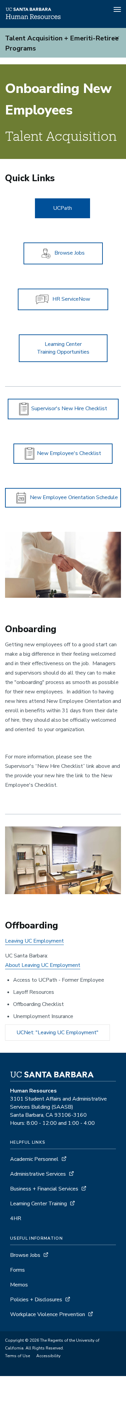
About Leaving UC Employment (42, 965)
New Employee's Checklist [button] (67, 453)
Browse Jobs (25, 1255)
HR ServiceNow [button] (69, 299)
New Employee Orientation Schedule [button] (72, 497)
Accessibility (48, 1356)
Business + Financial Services (44, 1189)
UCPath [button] (62, 208)
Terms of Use (17, 1356)
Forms (17, 1270)
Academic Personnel (34, 1159)
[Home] (33, 18)
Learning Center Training (38, 1203)
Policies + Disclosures (36, 1299)
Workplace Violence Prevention (47, 1314)
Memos (19, 1284)
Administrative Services (38, 1174)
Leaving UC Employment (34, 941)
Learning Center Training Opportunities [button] (63, 348)
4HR (15, 1218)
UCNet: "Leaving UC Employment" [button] (57, 1032)
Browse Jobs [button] (67, 253)
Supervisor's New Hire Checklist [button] (68, 408)
